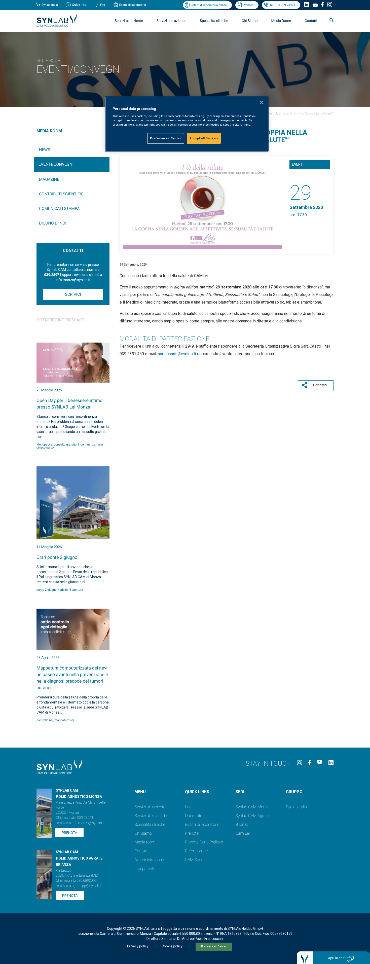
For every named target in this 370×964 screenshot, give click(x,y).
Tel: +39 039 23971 (282, 5)
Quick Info (193, 815)
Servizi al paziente (149, 806)
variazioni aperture (70, 589)
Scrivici (73, 294)
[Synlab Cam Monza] (56, 25)
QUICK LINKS (197, 791)
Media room (144, 842)
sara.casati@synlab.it (177, 353)
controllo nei (44, 720)
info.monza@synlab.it (88, 823)
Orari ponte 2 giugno (56, 557)
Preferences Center (213, 946)
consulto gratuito (65, 444)
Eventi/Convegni (56, 164)
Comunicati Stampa (59, 208)
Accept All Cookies (204, 138)
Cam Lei (243, 833)
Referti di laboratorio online (209, 5)
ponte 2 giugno (46, 589)
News (44, 149)
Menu (140, 791)
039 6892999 (87, 881)
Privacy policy (137, 946)
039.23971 (52, 275)
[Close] (261, 102)
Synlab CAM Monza (253, 806)
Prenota (248, 5)
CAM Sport (194, 859)
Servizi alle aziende (150, 815)
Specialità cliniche (214, 21)
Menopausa (44, 444)
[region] (187, 124)
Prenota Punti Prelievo (204, 842)
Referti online (196, 850)
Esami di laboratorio (132, 5)
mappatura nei (64, 720)
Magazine (49, 179)
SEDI (240, 791)
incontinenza (86, 444)
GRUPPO (294, 791)
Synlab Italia (50, 5)
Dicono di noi (52, 223)
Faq (102, 5)
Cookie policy (172, 946)
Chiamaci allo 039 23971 (74, 818)
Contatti (311, 21)
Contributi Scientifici (62, 194)
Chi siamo (143, 833)
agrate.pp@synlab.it (87, 886)
